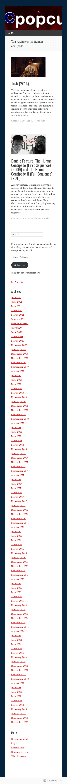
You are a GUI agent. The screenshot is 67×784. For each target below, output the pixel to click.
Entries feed (17, 747)
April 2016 (16, 544)
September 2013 (20, 679)
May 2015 (16, 592)
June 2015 (16, 588)
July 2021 (16, 297)
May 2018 (16, 436)
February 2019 (19, 397)
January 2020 (18, 349)
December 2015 (19, 562)
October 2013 (18, 674)
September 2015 (20, 575)
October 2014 (18, 622)
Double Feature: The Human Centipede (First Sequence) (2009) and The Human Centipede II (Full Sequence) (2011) (31, 169)
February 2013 (19, 709)
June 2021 (16, 302)
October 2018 (18, 414)
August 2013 (17, 683)
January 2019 (18, 401)
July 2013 (16, 687)
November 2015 (19, 566)
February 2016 (19, 553)
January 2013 (18, 713)
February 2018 (19, 449)
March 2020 (17, 341)
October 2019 (18, 362)
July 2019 (16, 375)
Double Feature (37, 218)
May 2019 (16, 384)
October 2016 (18, 518)
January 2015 (18, 609)
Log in (14, 743)
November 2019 (19, 358)
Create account (19, 739)
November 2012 (19, 722)
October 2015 (18, 570)
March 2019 (17, 393)
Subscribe (19, 265)
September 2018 (20, 419)
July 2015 (16, 583)
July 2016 (16, 531)
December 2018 (19, 406)
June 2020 (16, 332)
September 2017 (20, 471)
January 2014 (18, 661)
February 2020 (19, 345)
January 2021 (18, 319)
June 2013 (16, 692)
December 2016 (19, 510)
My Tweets (17, 282)
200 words (34, 121)
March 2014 (17, 653)
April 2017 (16, 492)
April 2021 (16, 310)
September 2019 (20, 367)
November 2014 (19, 618)
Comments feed (20, 752)
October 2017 (18, 466)
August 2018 (17, 423)
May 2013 (16, 696)
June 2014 (16, 640)
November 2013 (19, 670)
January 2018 (18, 453)
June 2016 (16, 536)
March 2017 (17, 497)
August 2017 (17, 475)
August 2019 (17, 371)
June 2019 (16, 380)
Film (43, 121)
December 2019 (19, 354)
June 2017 (16, 484)
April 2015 (16, 596)
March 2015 (17, 601)
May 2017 (16, 488)
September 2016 (20, 523)
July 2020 (16, 328)
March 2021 (17, 315)
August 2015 (17, 579)
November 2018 (19, 410)
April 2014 (16, 648)
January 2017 (18, 505)
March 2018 (17, 445)
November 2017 (19, 462)
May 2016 (16, 540)
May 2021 (16, 306)
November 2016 (19, 514)
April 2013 (16, 700)
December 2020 (19, 323)
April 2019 (16, 388)
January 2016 (18, 557)
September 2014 (20, 627)
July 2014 (16, 635)
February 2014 (19, 657)
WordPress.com (19, 756)
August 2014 (17, 631)
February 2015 (19, 605)
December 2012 (19, 718)
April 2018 (16, 440)
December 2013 (19, 666)
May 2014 (16, 644)
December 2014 (19, 614)
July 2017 (16, 479)
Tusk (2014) (20, 83)
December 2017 (19, 458)
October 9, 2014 (18, 121)
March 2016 (17, 549)
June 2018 (16, 432)
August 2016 (17, 527)
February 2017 (19, 501)
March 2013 (17, 705)
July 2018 (16, 427)
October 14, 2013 (19, 218)
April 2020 (17, 336)
